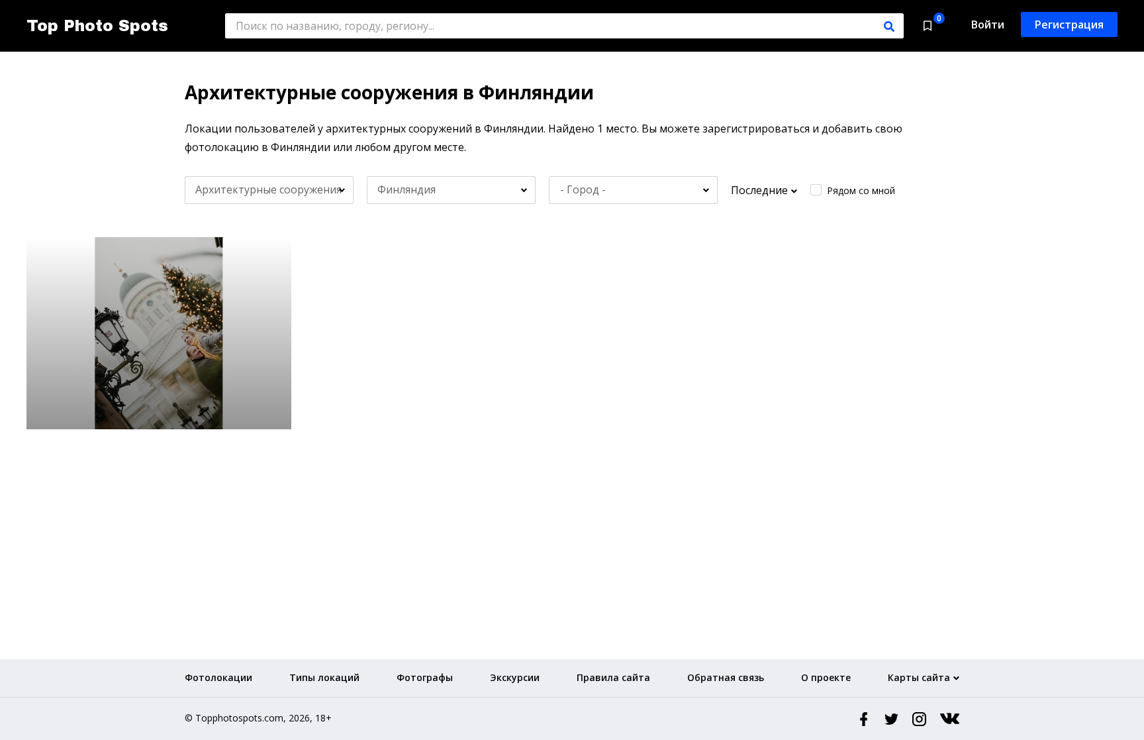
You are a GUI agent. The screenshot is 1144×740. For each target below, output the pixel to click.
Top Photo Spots (97, 25)
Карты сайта (919, 677)
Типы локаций (324, 677)
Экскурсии (515, 677)
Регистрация (1069, 24)
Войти (987, 24)
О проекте (826, 677)
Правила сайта (613, 677)
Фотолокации (218, 677)
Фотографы (425, 677)
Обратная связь (725, 677)
